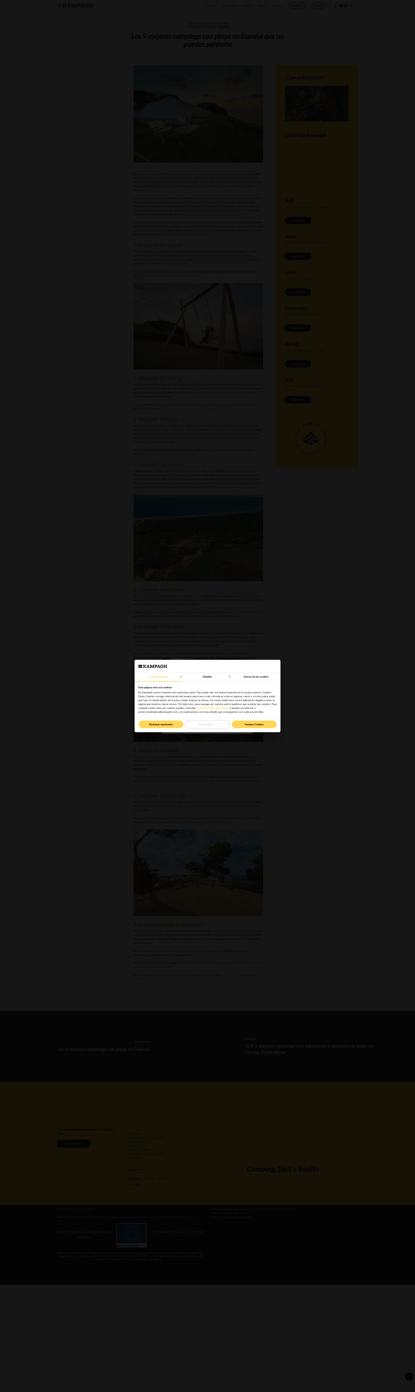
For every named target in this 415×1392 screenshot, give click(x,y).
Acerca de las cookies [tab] (256, 676)
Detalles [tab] (207, 676)
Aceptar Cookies (254, 724)
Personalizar (206, 724)
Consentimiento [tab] (159, 676)
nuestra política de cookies (212, 708)
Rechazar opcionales (161, 724)
